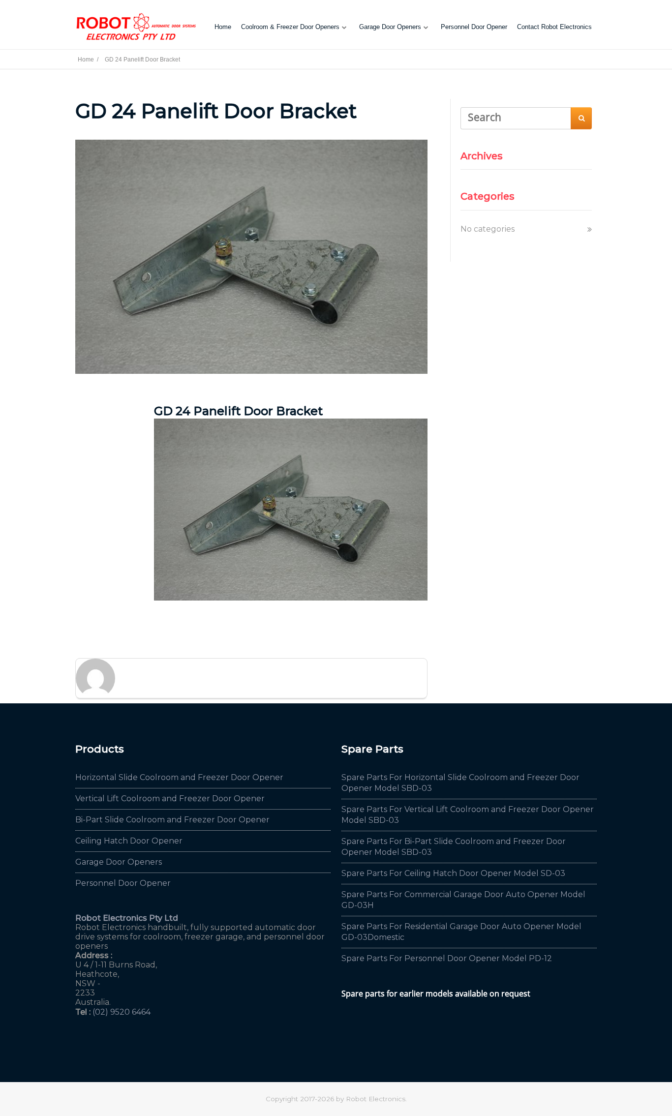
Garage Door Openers (390, 26)
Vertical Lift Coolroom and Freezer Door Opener (170, 798)
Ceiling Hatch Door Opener (129, 840)
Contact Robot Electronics (554, 26)
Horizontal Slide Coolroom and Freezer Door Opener (179, 777)
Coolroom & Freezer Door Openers (290, 26)
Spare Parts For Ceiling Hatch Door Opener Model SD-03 (453, 873)
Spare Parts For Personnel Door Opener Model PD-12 (446, 958)
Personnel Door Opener (474, 26)
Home (222, 26)
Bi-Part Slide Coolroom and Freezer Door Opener (172, 819)
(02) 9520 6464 (121, 1012)
